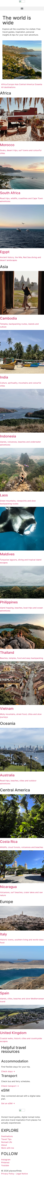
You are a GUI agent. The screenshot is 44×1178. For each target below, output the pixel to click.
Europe (10, 84)
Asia (16, 84)
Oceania (38, 84)
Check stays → (8, 1071)
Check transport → (10, 1086)
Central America (26, 84)
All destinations (8, 87)
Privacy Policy (7, 1173)
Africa (4, 84)
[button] (22, 9)
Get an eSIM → (8, 1103)
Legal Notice (22, 1173)
